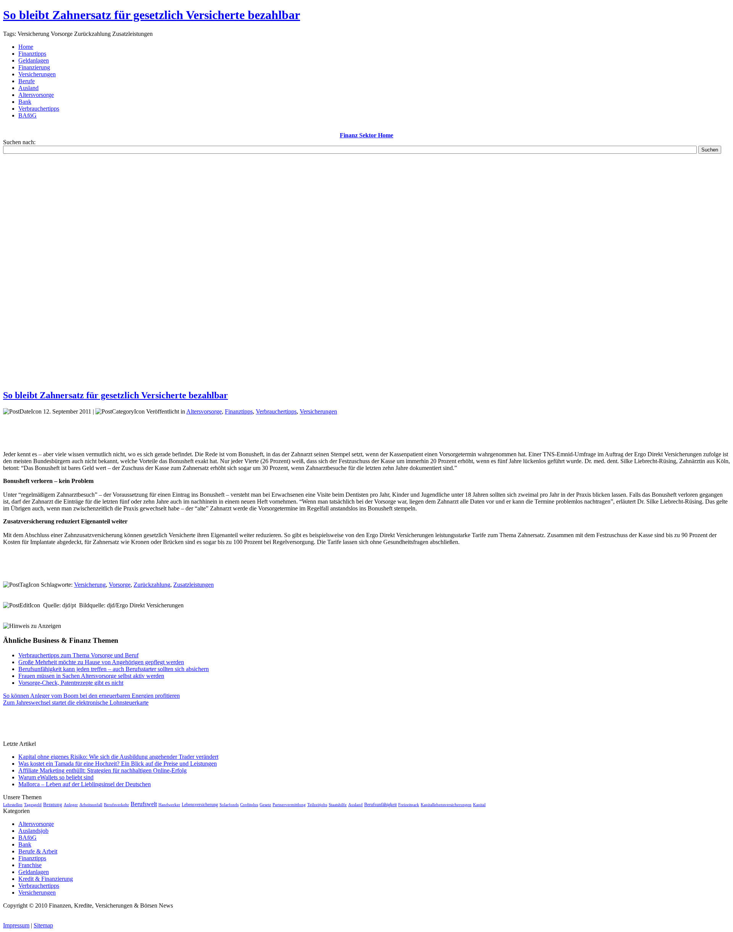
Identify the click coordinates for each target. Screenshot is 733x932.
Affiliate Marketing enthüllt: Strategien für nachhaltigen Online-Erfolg (102, 770)
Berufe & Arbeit (37, 851)
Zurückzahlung (152, 584)
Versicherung (90, 584)
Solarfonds (229, 805)
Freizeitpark (408, 805)
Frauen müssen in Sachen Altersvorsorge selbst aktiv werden (91, 676)
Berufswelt (144, 804)
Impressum (16, 925)
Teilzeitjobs (317, 805)
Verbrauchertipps (276, 411)
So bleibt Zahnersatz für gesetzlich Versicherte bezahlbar (151, 15)
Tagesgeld (33, 805)
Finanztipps (239, 411)
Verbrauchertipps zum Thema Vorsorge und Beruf (78, 655)
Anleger (71, 804)
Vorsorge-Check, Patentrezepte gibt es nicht (70, 682)
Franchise (30, 865)
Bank (24, 844)
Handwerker (169, 805)
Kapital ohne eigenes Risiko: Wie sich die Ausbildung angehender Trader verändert (118, 756)
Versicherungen (318, 411)
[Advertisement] (366, 268)
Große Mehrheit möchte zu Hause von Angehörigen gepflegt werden (101, 662)
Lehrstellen (13, 805)
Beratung (52, 804)
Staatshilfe (338, 805)
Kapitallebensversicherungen (446, 805)
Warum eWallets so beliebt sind (56, 777)
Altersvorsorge (204, 411)
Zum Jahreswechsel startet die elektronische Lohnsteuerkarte (76, 702)
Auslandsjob (33, 830)
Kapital (479, 804)
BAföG (27, 837)
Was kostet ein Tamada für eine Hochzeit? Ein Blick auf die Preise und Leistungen (117, 763)
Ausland (355, 805)
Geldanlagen (33, 872)
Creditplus (249, 805)
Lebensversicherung (200, 804)
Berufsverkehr (116, 805)
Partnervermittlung (289, 805)
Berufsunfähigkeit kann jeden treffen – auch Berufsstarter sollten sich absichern (113, 669)
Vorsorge (120, 584)
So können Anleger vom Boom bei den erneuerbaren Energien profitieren (91, 695)
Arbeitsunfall (90, 805)
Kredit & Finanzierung (45, 879)
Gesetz (265, 805)
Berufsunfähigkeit (380, 804)
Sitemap (43, 925)
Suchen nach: (19, 142)
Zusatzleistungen (193, 584)
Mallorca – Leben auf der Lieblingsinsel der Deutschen (84, 784)
